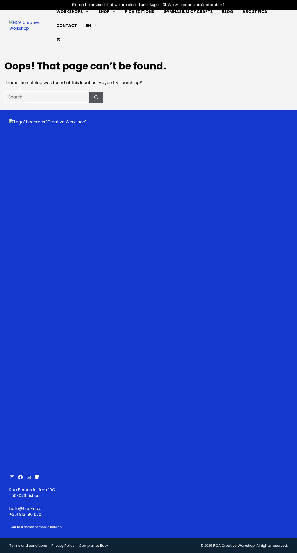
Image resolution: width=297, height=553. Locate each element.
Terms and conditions (28, 545)
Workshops (69, 11)
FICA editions (139, 11)
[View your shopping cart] (58, 39)
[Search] (96, 97)
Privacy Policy (63, 545)
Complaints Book (93, 545)
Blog (227, 11)
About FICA (254, 11)
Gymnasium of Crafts (188, 11)
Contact (66, 25)
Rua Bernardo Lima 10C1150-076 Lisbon (32, 493)
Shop (104, 11)
